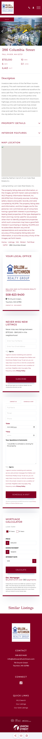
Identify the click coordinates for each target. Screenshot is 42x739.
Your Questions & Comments (16, 440)
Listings (11, 242)
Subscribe (21, 379)
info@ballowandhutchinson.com (21, 659)
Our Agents (17, 305)
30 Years (12, 531)
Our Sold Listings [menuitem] (21, 708)
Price (8, 539)
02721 (5, 245)
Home (4, 242)
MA (17, 242)
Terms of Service (15, 503)
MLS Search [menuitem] (21, 700)
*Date (8, 423)
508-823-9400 (29, 7)
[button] (3, 31)
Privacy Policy (20, 371)
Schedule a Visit (28, 401)
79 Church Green (21, 664)
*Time (8, 432)
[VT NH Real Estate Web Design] (21, 728)
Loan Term (10, 527)
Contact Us (9, 305)
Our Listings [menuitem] (21, 704)
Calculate (21, 570)
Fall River (30, 242)
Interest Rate (11, 557)
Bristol (23, 242)
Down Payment (12, 548)
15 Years (21, 531)
